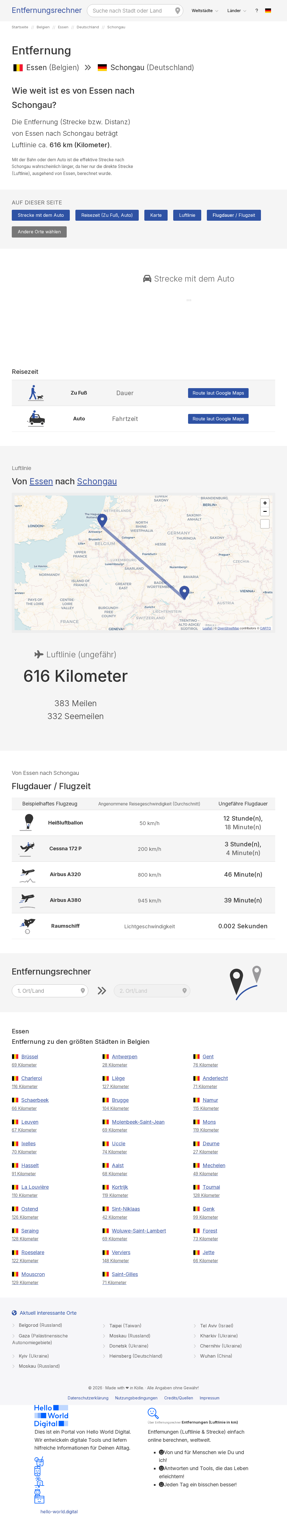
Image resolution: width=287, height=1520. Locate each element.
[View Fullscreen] (265, 524)
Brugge (120, 1100)
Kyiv (33, 1356)
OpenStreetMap (228, 628)
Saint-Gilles (125, 1274)
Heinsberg (135, 1356)
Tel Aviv (216, 1325)
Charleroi (31, 1078)
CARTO (265, 628)
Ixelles (28, 1143)
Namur (210, 1100)
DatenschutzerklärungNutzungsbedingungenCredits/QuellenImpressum (143, 1397)
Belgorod (39, 1325)
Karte (156, 215)
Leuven (29, 1122)
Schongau (97, 481)
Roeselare (32, 1252)
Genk (209, 1209)
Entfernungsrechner (47, 10)
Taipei (125, 1325)
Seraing (30, 1231)
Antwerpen (124, 1057)
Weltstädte (202, 10)
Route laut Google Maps (218, 393)
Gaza (40, 1339)
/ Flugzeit (234, 215)
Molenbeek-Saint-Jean (138, 1122)
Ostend (29, 1209)
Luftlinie (187, 215)
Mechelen (214, 1165)
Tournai (211, 1187)
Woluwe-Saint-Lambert (139, 1231)
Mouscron (33, 1274)
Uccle (118, 1143)
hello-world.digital (59, 1511)
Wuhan (215, 1356)
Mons (209, 1122)
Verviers (121, 1252)
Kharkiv (218, 1336)
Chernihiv (220, 1346)
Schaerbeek (35, 1100)
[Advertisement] (211, 117)
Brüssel (29, 1057)
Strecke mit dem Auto (41, 215)
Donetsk (128, 1346)
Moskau (129, 1336)
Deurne (211, 1143)
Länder (234, 10)
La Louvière (35, 1187)
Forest (210, 1231)
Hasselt (30, 1165)
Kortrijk (120, 1187)
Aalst (118, 1165)
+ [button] (265, 502)
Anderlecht (215, 1078)
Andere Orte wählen (39, 231)
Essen (41, 481)
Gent (208, 1057)
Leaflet (207, 628)
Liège (118, 1078)
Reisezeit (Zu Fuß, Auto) (107, 215)
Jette (208, 1252)
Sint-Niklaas (126, 1209)
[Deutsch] (268, 10)
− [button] (265, 511)
